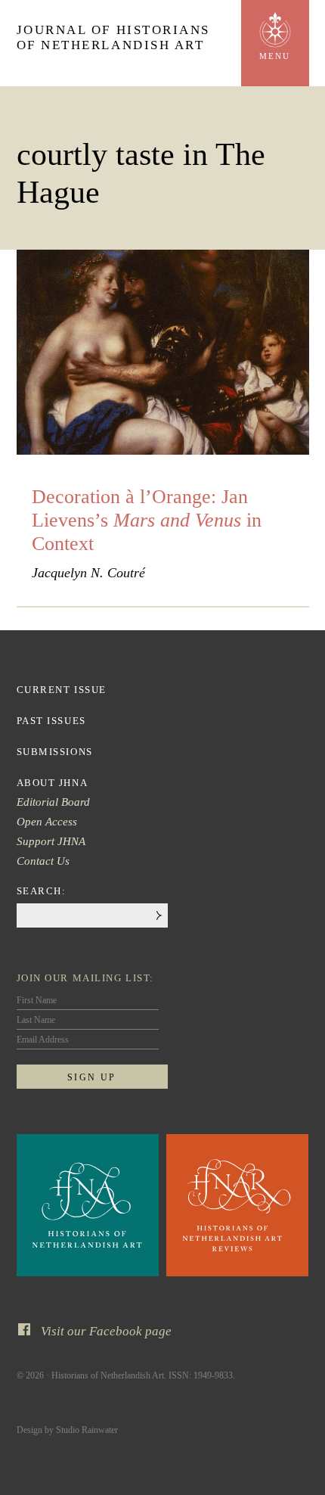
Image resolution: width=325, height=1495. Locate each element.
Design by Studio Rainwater (67, 1430)
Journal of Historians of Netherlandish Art (114, 37)
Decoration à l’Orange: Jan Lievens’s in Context (147, 520)
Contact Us (43, 861)
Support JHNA (51, 841)
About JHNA (52, 782)
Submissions (55, 751)
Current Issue (62, 689)
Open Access (47, 822)
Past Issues (51, 720)
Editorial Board (53, 802)
